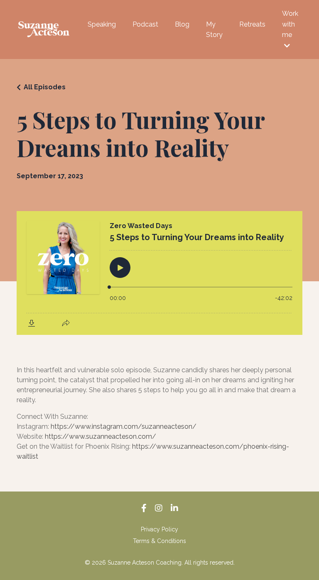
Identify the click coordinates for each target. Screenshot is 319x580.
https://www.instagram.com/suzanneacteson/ (123, 426)
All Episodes (45, 87)
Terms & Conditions (159, 541)
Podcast (145, 24)
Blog (182, 24)
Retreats (252, 24)
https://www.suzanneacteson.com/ (100, 436)
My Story (214, 29)
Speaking (102, 24)
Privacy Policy (159, 529)
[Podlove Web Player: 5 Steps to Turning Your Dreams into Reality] (159, 273)
